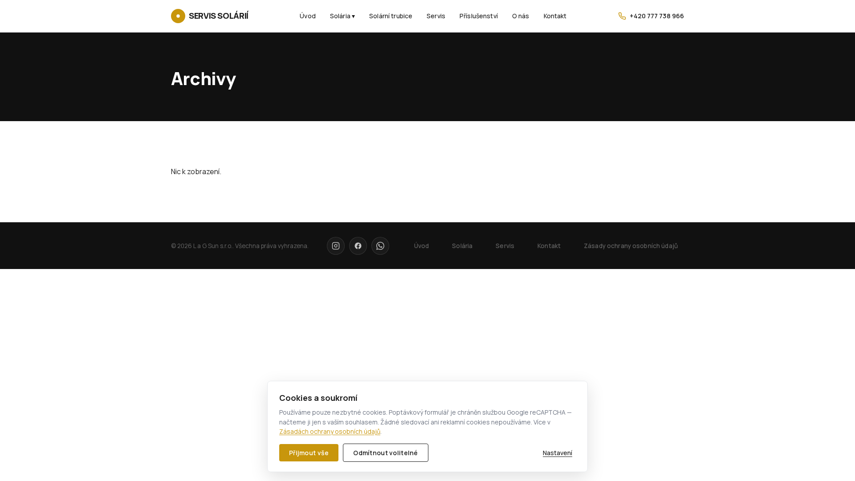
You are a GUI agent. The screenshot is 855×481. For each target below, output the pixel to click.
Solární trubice (390, 16)
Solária (462, 246)
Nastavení (557, 452)
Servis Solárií (218, 15)
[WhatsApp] (380, 246)
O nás (520, 16)
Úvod (308, 16)
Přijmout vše (309, 452)
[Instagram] (336, 246)
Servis (436, 16)
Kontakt (555, 16)
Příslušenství (479, 16)
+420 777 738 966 (657, 16)
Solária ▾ (342, 16)
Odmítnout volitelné (385, 452)
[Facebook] (358, 246)
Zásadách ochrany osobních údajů (329, 431)
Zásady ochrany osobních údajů (631, 246)
